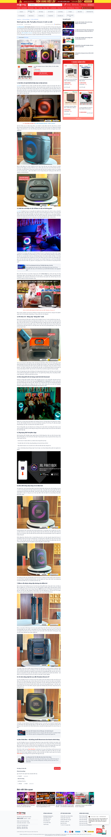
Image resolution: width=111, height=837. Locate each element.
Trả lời (26, 783)
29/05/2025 (31, 783)
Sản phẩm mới (60, 15)
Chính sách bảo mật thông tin (85, 825)
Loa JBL (19, 85)
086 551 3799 (25, 828)
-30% (70, 111)
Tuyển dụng (45, 824)
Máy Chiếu (80, 11)
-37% (86, 84)
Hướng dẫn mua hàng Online (67, 816)
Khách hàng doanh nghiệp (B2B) (86, 816)
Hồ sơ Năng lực (46, 820)
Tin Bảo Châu (40, 15)
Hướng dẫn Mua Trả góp (66, 819)
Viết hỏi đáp (57, 768)
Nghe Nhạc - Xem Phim (31, 12)
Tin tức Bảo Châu (47, 822)
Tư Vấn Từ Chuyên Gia (65, 825)
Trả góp (84, 4)
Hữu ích (20, 783)
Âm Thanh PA (50, 11)
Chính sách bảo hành (83, 817)
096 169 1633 (25, 827)
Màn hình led (31, 15)
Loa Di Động (60, 11)
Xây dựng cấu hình (88, 7)
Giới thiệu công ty (47, 819)
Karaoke (21, 11)
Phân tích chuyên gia (70, 16)
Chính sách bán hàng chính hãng (86, 823)
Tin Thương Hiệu (21, 15)
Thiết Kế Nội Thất (90, 11)
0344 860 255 (20, 822)
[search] (61, 5)
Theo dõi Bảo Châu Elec (49, 24)
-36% (70, 84)
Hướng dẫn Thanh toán (65, 817)
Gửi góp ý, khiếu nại (65, 821)
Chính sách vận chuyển (84, 821)
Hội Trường (41, 11)
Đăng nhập (76, 4)
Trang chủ (19, 19)
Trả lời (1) (20, 776)
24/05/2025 (26, 776)
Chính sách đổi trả (83, 819)
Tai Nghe (70, 11)
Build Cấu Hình (64, 823)
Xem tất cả (78, 118)
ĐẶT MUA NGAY (43, 73)
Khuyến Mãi (50, 15)
